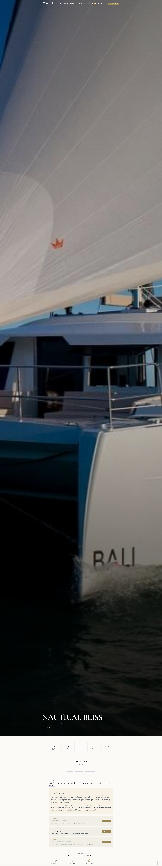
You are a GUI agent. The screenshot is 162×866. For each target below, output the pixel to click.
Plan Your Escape (113, 3)
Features (79, 773)
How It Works (81, 3)
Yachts (72, 3)
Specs (70, 773)
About (90, 3)
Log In (105, 3)
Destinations (63, 3)
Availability (90, 773)
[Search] (101, 3)
